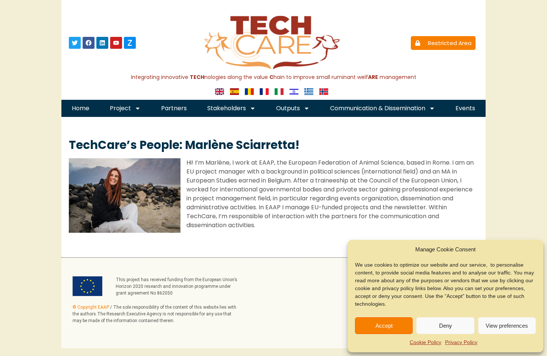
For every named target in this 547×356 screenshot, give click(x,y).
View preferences (507, 325)
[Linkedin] (102, 43)
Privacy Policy (461, 342)
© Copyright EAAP (91, 307)
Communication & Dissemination (377, 108)
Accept (384, 325)
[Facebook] (89, 43)
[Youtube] (116, 43)
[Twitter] (75, 43)
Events (465, 108)
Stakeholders (226, 108)
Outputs (288, 108)
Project (120, 108)
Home (80, 108)
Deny (445, 325)
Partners (174, 108)
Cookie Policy (425, 342)
